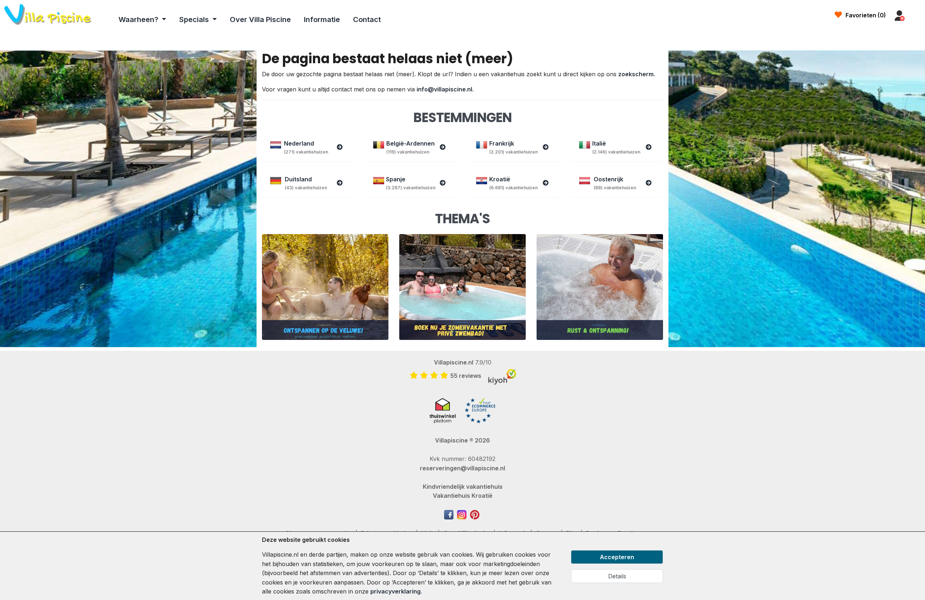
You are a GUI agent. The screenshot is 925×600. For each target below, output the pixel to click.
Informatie (322, 19)
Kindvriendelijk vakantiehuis (463, 486)
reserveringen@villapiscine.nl (462, 468)
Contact (367, 19)
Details (617, 576)
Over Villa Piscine (260, 19)
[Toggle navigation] (916, 15)
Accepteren (617, 557)
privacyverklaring (395, 591)
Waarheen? (139, 19)
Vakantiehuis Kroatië (462, 495)
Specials (195, 19)
